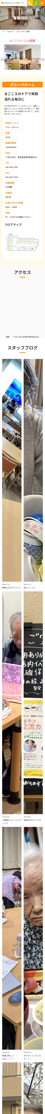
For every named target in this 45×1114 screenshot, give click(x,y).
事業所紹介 (10, 31)
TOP (3, 31)
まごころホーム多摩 (23, 31)
